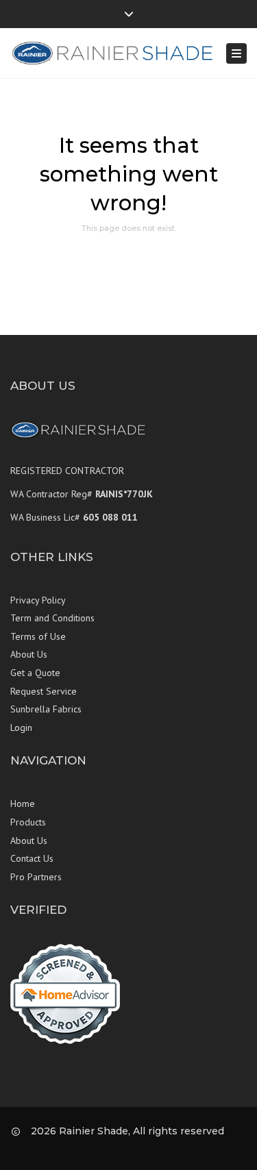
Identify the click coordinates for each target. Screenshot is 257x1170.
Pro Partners (36, 877)
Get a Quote (35, 673)
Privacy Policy (38, 600)
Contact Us (31, 858)
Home (22, 803)
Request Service (43, 691)
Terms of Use (38, 636)
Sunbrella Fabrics (46, 709)
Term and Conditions (52, 618)
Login (21, 727)
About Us (28, 654)
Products (28, 822)
